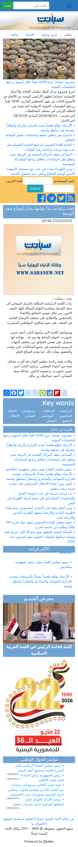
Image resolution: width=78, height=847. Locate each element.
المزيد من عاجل (62, 429)
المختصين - (65, 416)
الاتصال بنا (38, 824)
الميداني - (51, 420)
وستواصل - (28, 411)
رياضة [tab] (15, 34)
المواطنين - (46, 416)
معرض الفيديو (39, 599)
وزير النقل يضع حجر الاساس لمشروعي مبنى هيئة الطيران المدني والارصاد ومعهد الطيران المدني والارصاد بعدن (40, 512)
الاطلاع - (14, 416)
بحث (8, 5)
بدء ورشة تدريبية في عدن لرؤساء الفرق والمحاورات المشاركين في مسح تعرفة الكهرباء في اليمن (41, 498)
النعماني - (29, 416)
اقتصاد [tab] (30, 34)
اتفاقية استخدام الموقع (19, 819)
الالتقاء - (12, 411)
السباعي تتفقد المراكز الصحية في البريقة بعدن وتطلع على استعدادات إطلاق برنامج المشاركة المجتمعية (42, 159)
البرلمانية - (65, 411)
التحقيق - (66, 420)
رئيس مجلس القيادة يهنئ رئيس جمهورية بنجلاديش (39, 469)
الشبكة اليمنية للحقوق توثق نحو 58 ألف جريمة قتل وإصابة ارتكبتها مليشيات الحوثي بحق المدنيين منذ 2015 (39, 537)
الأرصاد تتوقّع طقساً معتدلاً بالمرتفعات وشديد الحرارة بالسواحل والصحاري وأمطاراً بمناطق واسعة (40, 579)
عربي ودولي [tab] (49, 34)
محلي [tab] (68, 34)
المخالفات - (47, 411)
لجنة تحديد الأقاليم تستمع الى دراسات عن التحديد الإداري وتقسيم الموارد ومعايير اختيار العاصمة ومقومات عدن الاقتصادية (36, 789)
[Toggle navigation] (69, 6)
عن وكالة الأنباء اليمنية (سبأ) (55, 819)
